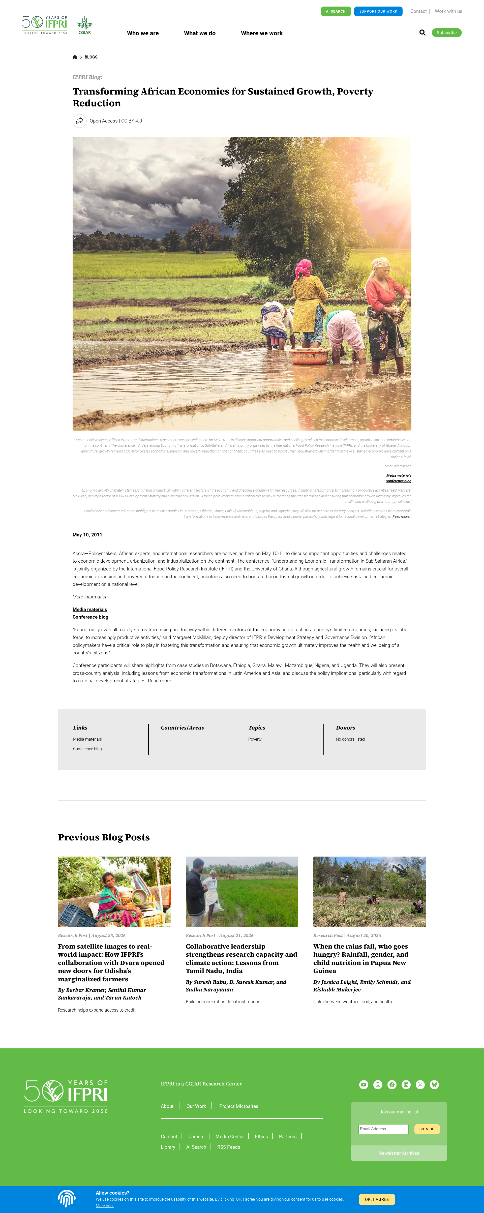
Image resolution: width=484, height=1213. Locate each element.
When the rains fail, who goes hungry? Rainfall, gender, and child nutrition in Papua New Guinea (360, 958)
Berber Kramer (85, 990)
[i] (422, 32)
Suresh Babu (210, 982)
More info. (105, 1205)
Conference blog (398, 481)
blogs (91, 57)
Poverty (255, 739)
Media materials (398, 475)
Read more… (401, 516)
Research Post (72, 935)
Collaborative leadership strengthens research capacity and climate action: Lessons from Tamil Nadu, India (241, 958)
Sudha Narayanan (209, 989)
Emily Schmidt (379, 982)
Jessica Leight (339, 982)
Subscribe (447, 32)
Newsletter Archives (399, 1153)
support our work (378, 11)
